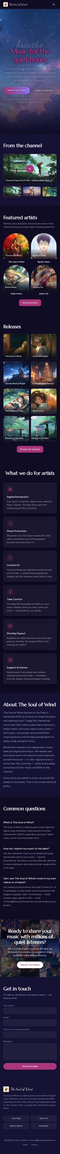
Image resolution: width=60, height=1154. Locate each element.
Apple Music (16, 1126)
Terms (25, 1145)
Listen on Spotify (44, 90)
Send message (30, 1066)
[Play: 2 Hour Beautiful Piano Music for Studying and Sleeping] (32, 191)
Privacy (34, 1145)
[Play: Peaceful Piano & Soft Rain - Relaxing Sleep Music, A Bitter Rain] (12, 191)
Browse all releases (30, 449)
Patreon (43, 1126)
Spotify (44, 1118)
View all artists (30, 302)
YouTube (16, 1118)
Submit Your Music (16, 90)
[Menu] (54, 4)
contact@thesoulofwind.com (41, 1140)
